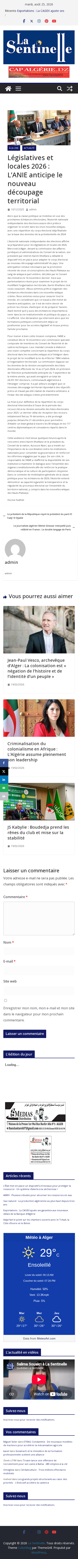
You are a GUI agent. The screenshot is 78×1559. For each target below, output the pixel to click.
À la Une (14, 148)
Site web (10, 981)
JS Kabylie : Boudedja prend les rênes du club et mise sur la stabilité (38, 832)
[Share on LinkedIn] (4, 779)
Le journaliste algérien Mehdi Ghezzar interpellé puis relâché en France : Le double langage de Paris (42, 527)
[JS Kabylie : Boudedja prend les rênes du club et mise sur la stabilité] (39, 784)
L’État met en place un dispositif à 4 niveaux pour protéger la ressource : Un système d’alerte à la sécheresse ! (37, 1187)
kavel (6, 1451)
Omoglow (8, 1469)
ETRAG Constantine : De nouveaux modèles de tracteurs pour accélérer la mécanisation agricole (37, 1443)
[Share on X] (4, 771)
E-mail (9, 961)
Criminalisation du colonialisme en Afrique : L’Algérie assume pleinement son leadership (36, 752)
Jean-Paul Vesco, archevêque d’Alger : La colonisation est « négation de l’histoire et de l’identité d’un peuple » (36, 668)
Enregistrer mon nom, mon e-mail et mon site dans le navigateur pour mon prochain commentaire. (38, 1014)
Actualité (29, 148)
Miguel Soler (10, 1441)
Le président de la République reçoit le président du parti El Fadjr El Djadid (39, 515)
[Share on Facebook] (4, 763)
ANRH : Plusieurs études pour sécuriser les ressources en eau (37, 1195)
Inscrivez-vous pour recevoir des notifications (28, 1419)
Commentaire (15, 897)
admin (33, 209)
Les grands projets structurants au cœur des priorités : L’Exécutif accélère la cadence (35, 1481)
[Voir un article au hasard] (70, 89)
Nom (8, 942)
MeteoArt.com (46, 1338)
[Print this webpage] (4, 796)
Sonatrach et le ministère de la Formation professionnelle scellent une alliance (32, 1452)
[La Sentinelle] (8, 89)
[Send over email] (4, 788)
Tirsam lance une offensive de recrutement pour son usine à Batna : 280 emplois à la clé (35, 1462)
